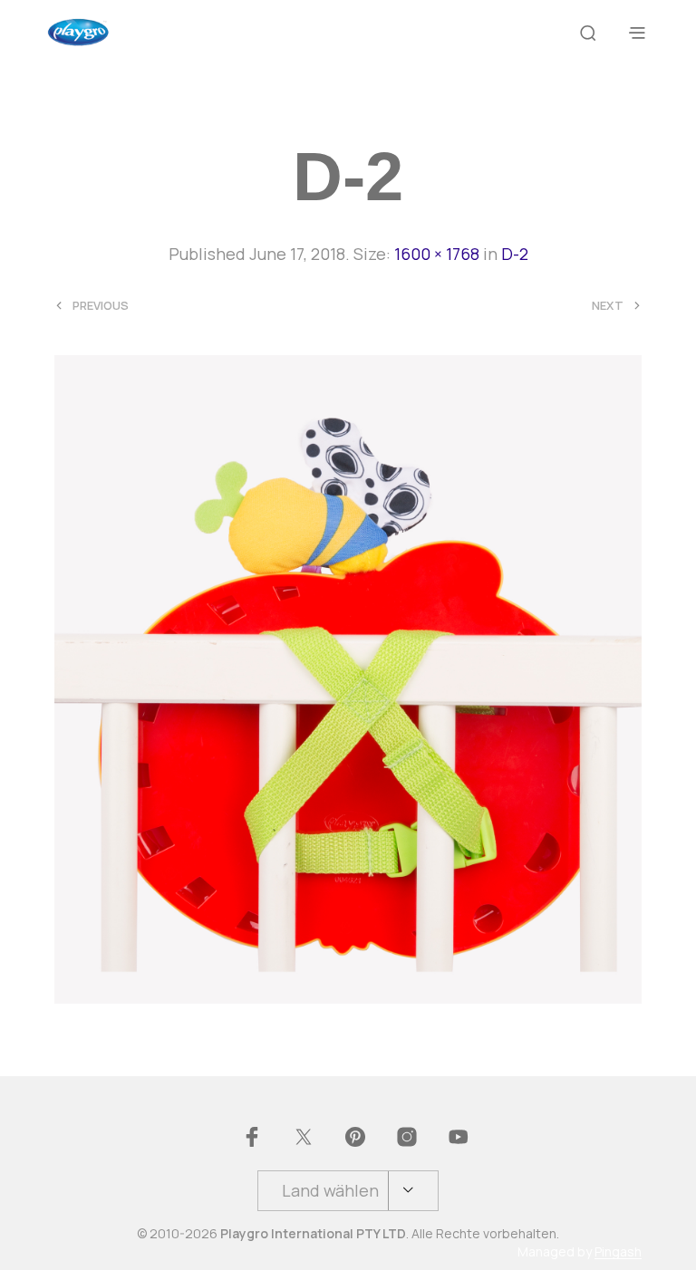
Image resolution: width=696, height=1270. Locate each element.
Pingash (618, 1252)
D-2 (514, 254)
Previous (100, 306)
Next (608, 306)
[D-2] (348, 677)
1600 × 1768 (436, 254)
